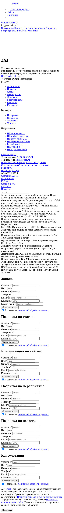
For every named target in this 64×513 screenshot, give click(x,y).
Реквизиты (6, 168)
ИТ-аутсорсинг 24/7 (17, 138)
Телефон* (6, 294)
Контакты (12, 105)
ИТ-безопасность (16, 133)
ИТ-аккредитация (10, 170)
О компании (13, 86)
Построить (12, 115)
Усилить (11, 123)
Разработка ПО (14, 144)
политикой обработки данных (33, 310)
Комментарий (8, 304)
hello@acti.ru (23, 160)
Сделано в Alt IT (9, 176)
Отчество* (6, 433)
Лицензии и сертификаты (14, 98)
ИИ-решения (13, 146)
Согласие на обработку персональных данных (24, 165)
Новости (11, 89)
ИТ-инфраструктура (17, 136)
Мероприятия (14, 94)
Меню (15, 3)
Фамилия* (6, 285)
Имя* (4, 288)
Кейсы (4, 181)
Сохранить (12, 118)
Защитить (12, 120)
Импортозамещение (17, 149)
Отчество (6, 291)
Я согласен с (27, 310)
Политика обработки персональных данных (23, 162)
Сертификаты (8, 184)
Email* (4, 297)
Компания (6, 301)
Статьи (10, 92)
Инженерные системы (18, 141)
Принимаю (7, 510)
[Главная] (6, 3)
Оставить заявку (9, 22)
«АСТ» (8, 489)
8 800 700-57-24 (25, 157)
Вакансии (12, 102)
